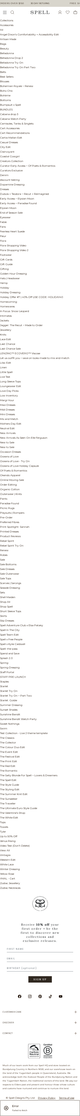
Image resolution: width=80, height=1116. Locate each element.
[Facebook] (19, 996)
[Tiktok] (50, 996)
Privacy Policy (46, 1097)
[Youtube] (60, 996)
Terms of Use (66, 1097)
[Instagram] (30, 996)
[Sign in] (61, 12)
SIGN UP (40, 979)
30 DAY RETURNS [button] (40, 3)
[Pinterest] (40, 996)
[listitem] (40, 941)
